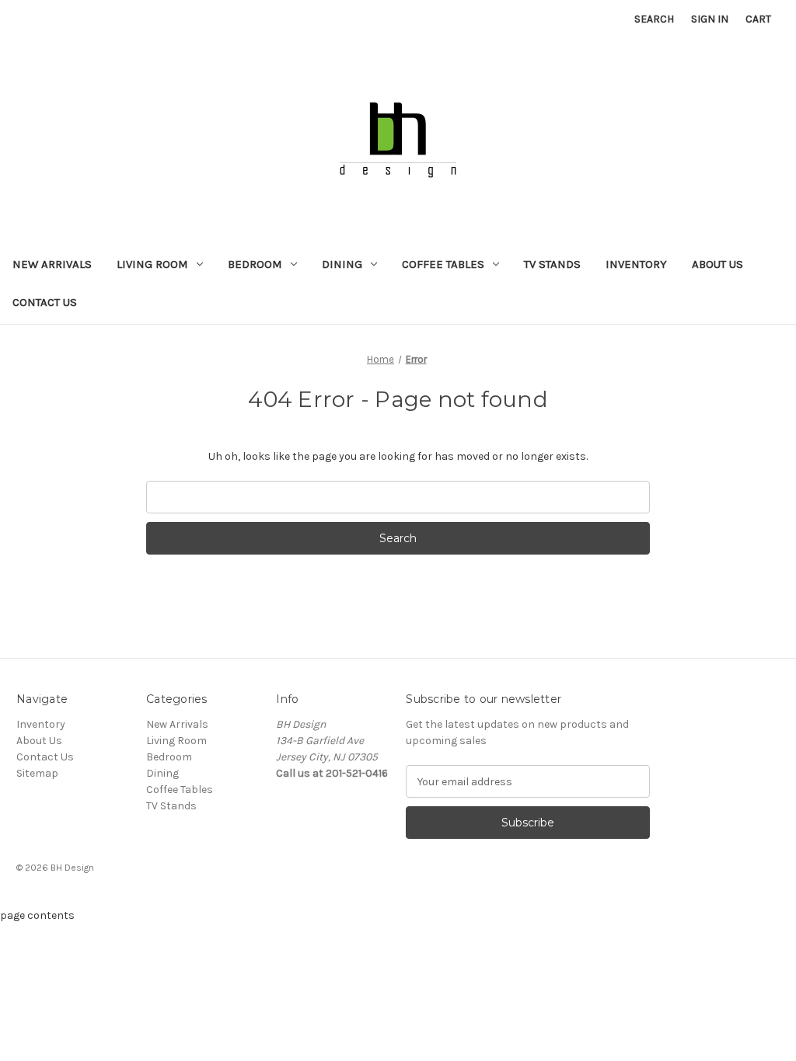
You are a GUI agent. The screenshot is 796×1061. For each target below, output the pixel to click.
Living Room (152, 264)
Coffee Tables (443, 264)
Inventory (636, 264)
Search (654, 19)
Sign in (709, 19)
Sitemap (37, 773)
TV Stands (552, 264)
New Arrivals (52, 264)
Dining (342, 264)
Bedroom (255, 264)
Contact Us (44, 302)
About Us (717, 264)
